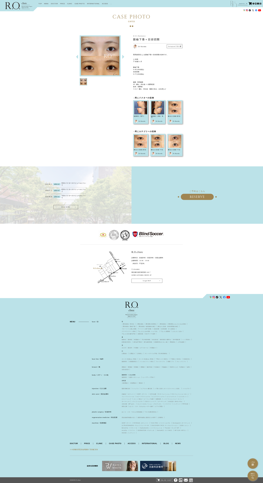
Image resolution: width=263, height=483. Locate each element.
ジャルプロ (186, 388)
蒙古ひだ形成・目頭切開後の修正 (168, 326)
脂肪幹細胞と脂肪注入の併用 (147, 417)
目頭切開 (156, 329)
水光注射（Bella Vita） (175, 401)
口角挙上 (140, 353)
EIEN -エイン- (184, 425)
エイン (180, 399)
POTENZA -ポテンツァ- (141, 423)
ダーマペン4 (125, 401)
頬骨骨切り (186, 359)
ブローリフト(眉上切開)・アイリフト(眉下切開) (137, 329)
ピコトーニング (126, 399)
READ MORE (65, 207)
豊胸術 (124, 367)
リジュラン (135, 388)
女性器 (124, 380)
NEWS (178, 443)
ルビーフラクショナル (143, 396)
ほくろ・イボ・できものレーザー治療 (141, 406)
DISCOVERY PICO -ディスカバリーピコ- (165, 425)
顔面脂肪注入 (133, 361)
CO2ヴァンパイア (150, 401)
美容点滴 (124, 406)
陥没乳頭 (149, 367)
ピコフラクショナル (158, 396)
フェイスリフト (160, 361)
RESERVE (197, 197)
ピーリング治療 (149, 399)
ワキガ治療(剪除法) (151, 412)
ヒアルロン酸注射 (146, 388)
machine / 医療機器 (99, 423)
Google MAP (147, 280)
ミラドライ (167, 404)
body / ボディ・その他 (100, 375)
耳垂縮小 (153, 348)
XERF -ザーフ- (126, 423)
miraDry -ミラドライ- (129, 430)
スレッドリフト (181, 361)
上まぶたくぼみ (177, 331)
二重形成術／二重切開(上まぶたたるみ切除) (172, 324)
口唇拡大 (132, 353)
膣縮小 (141, 383)
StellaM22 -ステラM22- (164, 430)
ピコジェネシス (171, 396)
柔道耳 (130, 348)
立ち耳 (124, 348)
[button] (123, 57)
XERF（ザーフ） (142, 394)
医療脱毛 (158, 399)
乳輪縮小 (165, 367)
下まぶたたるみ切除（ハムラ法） (148, 331)
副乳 (188, 367)
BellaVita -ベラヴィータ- (130, 428)
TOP (40, 3)
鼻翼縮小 (137, 339)
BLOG (166, 443)
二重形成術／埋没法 (128, 324)
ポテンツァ (131, 394)
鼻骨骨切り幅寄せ (165, 339)
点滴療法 (160, 417)
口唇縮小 (124, 353)
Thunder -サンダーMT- (172, 428)
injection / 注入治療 (99, 388)
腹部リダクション (134, 377)
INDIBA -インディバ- (128, 433)
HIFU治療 (153, 394)
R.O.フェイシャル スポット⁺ (181, 394)
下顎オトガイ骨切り (162, 359)
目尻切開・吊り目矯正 (168, 329)
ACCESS (105, 3)
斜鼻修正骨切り (126, 342)
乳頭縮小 (157, 367)
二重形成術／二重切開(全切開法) (146, 324)
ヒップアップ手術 (148, 377)
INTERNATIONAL (93, 3)
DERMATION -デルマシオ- (146, 430)
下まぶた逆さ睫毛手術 (129, 334)
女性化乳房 (125, 369)
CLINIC (69, 3)
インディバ (176, 404)
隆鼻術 (124, 339)
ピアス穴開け (159, 406)
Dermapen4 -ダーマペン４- (181, 423)
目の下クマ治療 (150, 334)
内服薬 (124, 394)
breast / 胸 (96, 367)
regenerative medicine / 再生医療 (104, 417)
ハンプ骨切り (186, 339)
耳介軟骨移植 (146, 339)
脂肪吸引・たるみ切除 (129, 375)
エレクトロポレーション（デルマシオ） (149, 404)
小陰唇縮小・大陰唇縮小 (129, 383)
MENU (46, 3)
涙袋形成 (140, 334)
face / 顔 (95, 321)
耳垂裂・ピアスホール (141, 348)
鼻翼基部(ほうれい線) (161, 342)
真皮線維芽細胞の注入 (129, 417)
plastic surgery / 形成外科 (102, 412)
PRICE (62, 3)
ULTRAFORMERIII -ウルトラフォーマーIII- (135, 425)
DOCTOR (54, 3)
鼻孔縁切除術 (148, 342)
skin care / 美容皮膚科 (100, 394)
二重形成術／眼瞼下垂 (129, 326)
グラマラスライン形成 (129, 331)
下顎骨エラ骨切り (175, 359)
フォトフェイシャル (128, 396)
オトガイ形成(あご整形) (129, 359)
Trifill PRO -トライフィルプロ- (161, 423)
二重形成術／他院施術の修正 (147, 326)
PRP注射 (185, 404)
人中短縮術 (181, 342)
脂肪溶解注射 (126, 388)
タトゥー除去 (138, 399)
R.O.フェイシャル (164, 394)
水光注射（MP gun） (128, 404)
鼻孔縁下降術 (138, 342)
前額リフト (171, 361)
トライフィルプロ (137, 401)
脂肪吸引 (124, 361)
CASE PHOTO (80, 3)
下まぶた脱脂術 (165, 331)
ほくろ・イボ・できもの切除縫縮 (132, 412)
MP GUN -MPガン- (181, 430)
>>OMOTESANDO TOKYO (84, 449)
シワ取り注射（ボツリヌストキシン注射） (167, 388)
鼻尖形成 (155, 339)
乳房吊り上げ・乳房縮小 (177, 367)
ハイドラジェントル (169, 399)
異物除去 (173, 342)
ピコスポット (183, 396)
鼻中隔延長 (176, 339)
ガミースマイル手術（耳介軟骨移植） (156, 353)
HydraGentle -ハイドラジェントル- (151, 428)
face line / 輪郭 (98, 359)
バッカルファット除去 (147, 361)
